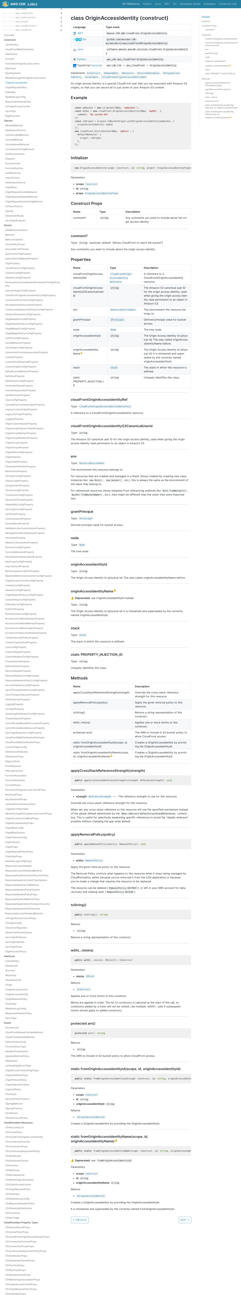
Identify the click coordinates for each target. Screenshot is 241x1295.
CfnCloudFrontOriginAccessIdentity (24, 1136)
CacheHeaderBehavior (17, 144)
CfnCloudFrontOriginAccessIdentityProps (27, 1236)
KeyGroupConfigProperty (18, 561)
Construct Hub (228, 3)
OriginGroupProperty (16, 442)
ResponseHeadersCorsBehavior (22, 884)
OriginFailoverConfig (16, 837)
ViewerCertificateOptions (18, 932)
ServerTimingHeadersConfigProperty (25, 689)
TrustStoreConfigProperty (19, 495)
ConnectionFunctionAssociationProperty (26, 352)
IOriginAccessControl (16, 989)
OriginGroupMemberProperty (20, 433)
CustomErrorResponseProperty (21, 361)
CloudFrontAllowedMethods (20, 1037)
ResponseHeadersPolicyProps (21, 894)
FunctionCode (12, 163)
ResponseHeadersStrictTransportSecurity (27, 903)
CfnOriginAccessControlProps (21, 1284)
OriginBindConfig (14, 827)
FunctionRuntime (14, 168)
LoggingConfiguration (17, 808)
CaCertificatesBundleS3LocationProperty (27, 723)
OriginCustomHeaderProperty (21, 423)
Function (9, 58)
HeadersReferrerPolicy (17, 1056)
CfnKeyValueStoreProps (18, 1274)
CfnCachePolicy (13, 1132)
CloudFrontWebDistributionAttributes (24, 737)
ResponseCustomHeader (18, 865)
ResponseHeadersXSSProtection (22, 908)
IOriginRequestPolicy (16, 999)
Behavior (10, 234)
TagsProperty (12, 263)
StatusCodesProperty (16, 480)
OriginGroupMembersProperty (21, 437)
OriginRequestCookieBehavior (21, 192)
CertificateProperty (15, 514)
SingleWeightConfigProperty (20, 328)
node (207, 57)
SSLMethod (11, 1113)
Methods (206, 79)
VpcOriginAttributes (15, 937)
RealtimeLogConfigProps (18, 861)
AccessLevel (12, 1027)
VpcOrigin (10, 111)
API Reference (131, 3)
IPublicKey (10, 1003)
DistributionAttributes (16, 751)
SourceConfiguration (16, 927)
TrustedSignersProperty (18, 718)
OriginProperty (13, 456)
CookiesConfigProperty (17, 272)
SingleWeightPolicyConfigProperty (23, 333)
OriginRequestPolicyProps (19, 851)
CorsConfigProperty (16, 647)
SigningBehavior (14, 1103)
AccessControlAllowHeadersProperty (25, 618)
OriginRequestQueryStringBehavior (24, 201)
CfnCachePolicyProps (17, 1232)
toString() (209, 93)
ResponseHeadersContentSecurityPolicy (27, 875)
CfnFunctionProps (14, 1265)
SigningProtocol (13, 1108)
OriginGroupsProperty (17, 447)
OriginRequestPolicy (16, 87)
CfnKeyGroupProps (15, 1270)
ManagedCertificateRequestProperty (25, 533)
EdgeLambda (12, 761)
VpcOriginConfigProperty (18, 509)
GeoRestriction (13, 173)
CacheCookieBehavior (17, 134)
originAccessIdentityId (215, 61)
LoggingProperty (14, 418)
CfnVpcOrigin (12, 1217)
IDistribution (11, 965)
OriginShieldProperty (16, 461)
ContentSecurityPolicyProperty (21, 637)
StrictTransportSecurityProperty (22, 694)
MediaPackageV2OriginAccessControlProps (28, 813)
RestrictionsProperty (16, 471)
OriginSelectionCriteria (17, 1084)
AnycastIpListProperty (17, 249)
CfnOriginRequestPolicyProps (21, 1289)
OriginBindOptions (15, 832)
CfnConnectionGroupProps (19, 1246)
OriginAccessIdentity (16, 82)
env (207, 49)
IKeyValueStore (13, 980)
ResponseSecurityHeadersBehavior (24, 913)
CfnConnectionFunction (17, 1141)
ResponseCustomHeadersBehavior (23, 870)
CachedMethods (14, 139)
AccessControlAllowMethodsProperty (25, 623)
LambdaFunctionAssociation (20, 804)
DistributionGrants (14, 153)
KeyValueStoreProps (16, 799)
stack (207, 69)
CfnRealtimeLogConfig (17, 1198)
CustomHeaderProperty (18, 651)
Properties (206, 35)
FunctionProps (13, 785)
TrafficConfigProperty (17, 338)
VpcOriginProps (13, 946)
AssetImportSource (15, 130)
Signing (9, 211)
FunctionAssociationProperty (20, 390)
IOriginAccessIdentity (16, 994)
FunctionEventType (15, 1046)
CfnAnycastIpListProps (17, 1227)
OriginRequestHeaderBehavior (21, 196)
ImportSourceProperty (17, 566)
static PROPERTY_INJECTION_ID (220, 73)
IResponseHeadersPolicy (18, 1013)
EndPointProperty (14, 609)
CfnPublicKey (12, 1194)
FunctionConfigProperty (18, 547)
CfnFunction (11, 1165)
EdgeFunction (12, 115)
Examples (209, 3)
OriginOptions (12, 842)
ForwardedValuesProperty (19, 385)
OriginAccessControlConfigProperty (24, 580)
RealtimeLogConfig (15, 96)
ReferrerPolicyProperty (17, 666)
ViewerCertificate (14, 215)
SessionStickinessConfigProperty (23, 314)
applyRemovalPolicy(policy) (218, 89)
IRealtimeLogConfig (15, 1008)
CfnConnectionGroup (16, 1146)
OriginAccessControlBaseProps (22, 818)
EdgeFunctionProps (15, 951)
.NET (167, 3)
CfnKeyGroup (12, 1170)
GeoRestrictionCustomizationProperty (25, 528)
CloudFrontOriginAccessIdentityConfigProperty (30, 295)
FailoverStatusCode (15, 1041)
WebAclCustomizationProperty (21, 542)
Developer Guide (190, 3)
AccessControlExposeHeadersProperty (26, 632)
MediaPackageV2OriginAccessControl (25, 77)
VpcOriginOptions (14, 942)
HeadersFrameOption (16, 1051)
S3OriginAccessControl (17, 106)
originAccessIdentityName (218, 65)
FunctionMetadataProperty (19, 552)
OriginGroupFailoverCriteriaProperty (24, 428)
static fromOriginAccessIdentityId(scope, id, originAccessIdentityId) (221, 106)
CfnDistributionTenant (16, 1160)
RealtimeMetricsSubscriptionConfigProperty (28, 575)
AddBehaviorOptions (16, 230)
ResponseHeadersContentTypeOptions (26, 880)
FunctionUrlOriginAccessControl (22, 63)
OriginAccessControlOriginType (22, 1070)
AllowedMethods (14, 125)
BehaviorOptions (14, 239)
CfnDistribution (13, 1155)
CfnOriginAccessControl (18, 1184)
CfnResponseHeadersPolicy (20, 1203)
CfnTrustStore (12, 1213)
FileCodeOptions (14, 770)
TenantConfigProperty (17, 490)
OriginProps (11, 846)
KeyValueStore (13, 73)
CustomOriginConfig (16, 747)
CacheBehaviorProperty (18, 342)
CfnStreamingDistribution (18, 1208)
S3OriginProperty (14, 709)
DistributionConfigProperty (19, 380)
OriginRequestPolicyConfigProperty (24, 594)
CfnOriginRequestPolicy (18, 1189)
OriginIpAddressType (16, 1075)
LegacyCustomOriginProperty (21, 409)
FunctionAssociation (16, 775)
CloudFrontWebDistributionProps (22, 742)
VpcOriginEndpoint (15, 220)
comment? (210, 29)
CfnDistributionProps (16, 1255)
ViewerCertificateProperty (19, 499)
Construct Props (209, 25)
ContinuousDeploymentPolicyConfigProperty (29, 309)
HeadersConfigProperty (18, 277)
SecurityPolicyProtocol (17, 1098)
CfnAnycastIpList (14, 1127)
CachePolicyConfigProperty (20, 268)
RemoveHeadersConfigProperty (22, 675)
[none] (69, 18)
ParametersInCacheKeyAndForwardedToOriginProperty (32, 284)
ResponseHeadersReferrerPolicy (22, 899)
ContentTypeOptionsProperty (21, 642)
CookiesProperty (14, 357)
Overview (9, 35)
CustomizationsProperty (18, 518)
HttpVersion (11, 1060)
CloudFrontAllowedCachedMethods (24, 1032)
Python (147, 3)
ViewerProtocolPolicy (16, 1117)
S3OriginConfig (13, 922)
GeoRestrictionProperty (17, 395)
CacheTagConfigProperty (18, 347)
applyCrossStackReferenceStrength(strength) (217, 84)
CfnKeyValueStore (14, 1175)
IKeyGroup (10, 975)
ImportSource (12, 177)
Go (175, 3)
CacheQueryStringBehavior (19, 149)
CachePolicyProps (15, 244)
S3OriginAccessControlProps (20, 918)
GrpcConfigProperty (16, 399)
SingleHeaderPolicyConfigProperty (23, 323)
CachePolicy (12, 44)
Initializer (206, 21)
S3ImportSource (14, 206)
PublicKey (10, 92)
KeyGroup (10, 68)
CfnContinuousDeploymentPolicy (22, 1151)
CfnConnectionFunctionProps (21, 1241)
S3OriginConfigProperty (18, 476)
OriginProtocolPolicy (16, 1079)
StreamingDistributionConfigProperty (25, 713)
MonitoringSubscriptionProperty (22, 571)
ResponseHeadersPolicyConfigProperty (26, 680)
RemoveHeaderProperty (18, 670)
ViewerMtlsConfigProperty (19, 504)
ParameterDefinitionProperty (20, 466)
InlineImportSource (15, 182)
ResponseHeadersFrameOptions (22, 889)
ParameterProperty (15, 537)
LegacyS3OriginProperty (18, 414)
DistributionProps (14, 756)
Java (158, 3)
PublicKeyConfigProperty (18, 604)
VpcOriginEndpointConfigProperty (23, 732)
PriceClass (10, 1094)
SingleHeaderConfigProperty (20, 319)
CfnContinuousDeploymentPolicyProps (26, 1251)
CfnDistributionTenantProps (20, 1260)
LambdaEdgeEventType (18, 1065)
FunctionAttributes (15, 780)
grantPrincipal (211, 53)
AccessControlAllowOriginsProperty (24, 628)
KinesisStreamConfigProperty (21, 613)
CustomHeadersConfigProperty (22, 656)
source (96, 65)
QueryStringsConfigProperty (20, 290)
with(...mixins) (211, 97)
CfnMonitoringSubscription (19, 1179)
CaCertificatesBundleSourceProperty (25, 728)
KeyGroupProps (13, 794)
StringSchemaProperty (17, 485)
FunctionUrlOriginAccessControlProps (25, 789)
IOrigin (8, 984)
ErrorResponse (13, 766)
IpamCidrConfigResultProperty (21, 258)
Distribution (11, 54)
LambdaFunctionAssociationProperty (25, 404)
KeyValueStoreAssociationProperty (23, 304)
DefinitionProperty (15, 376)
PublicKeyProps (13, 856)
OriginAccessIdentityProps (19, 823)
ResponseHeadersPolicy (18, 101)
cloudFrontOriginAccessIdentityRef (221, 39)
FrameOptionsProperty (17, 661)
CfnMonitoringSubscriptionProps (22, 1279)
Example (206, 17)
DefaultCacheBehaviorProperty (22, 371)
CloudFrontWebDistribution (19, 49)
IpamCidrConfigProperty (18, 253)
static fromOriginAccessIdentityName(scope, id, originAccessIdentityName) (219, 114)
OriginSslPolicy (13, 1089)
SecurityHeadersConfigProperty (22, 685)
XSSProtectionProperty (17, 699)
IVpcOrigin (11, 1018)
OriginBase (11, 187)
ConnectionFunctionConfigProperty (24, 300)
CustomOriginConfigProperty (20, 366)
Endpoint (10, 158)
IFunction (10, 970)
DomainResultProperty (17, 523)
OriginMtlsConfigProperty (18, 452)
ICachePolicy (12, 961)
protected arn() (212, 101)
